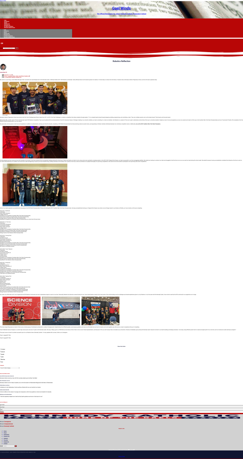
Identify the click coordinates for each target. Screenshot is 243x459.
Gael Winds (121, 8)
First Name (2, 404)
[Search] (16, 48)
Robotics (13, 77)
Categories (2, 367)
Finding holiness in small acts (4, 385)
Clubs (17, 76)
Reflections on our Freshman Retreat (6, 394)
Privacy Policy (122, 456)
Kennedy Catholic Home (9, 27)
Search (1, 48)
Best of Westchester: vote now (5, 380)
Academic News (11, 76)
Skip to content (3, 0)
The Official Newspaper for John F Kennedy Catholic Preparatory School (121, 14)
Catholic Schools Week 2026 (4, 389)
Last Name (2, 407)
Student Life (27, 76)
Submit (2, 412)
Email (1, 409)
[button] (121, 349)
